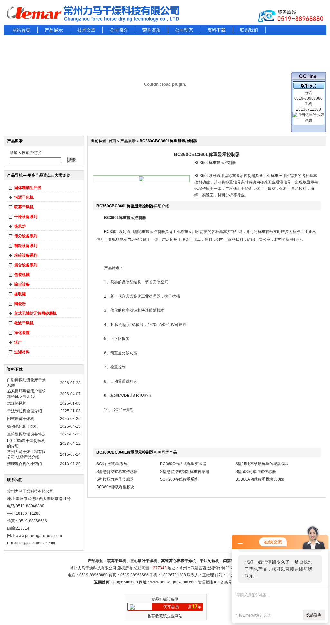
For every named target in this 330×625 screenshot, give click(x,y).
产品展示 (54, 30)
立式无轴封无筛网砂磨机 (35, 313)
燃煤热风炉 (16, 403)
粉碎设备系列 (25, 255)
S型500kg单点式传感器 (255, 471)
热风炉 (20, 226)
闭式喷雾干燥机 (20, 418)
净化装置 (22, 332)
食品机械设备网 (165, 599)
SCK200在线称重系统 (179, 479)
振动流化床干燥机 (22, 426)
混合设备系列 (25, 265)
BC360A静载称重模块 (115, 487)
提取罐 (20, 294)
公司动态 (184, 30)
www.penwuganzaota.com (39, 535)
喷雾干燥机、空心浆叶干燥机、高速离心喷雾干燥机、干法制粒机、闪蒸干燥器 (174, 561)
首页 (112, 141)
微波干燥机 (24, 323)
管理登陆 (205, 582)
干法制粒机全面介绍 (24, 411)
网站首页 (21, 30)
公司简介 (119, 30)
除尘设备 (22, 284)
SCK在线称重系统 (112, 464)
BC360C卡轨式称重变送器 (183, 464)
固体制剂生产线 (27, 187)
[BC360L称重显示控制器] (141, 180)
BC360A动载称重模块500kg (259, 479)
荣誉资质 (151, 30)
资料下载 (217, 30)
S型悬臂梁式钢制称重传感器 (184, 471)
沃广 (18, 342)
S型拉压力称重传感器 (115, 479)
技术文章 (86, 30)
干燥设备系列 (25, 216)
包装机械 (22, 274)
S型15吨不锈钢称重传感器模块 (262, 464)
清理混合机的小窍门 (24, 464)
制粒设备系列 (25, 245)
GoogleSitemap (124, 582)
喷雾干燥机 (24, 207)
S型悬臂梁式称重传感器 (117, 471)
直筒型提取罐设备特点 (26, 434)
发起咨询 (314, 615)
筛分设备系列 (25, 236)
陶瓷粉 (20, 303)
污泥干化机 (24, 197)
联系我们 (249, 30)
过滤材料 (22, 352)
